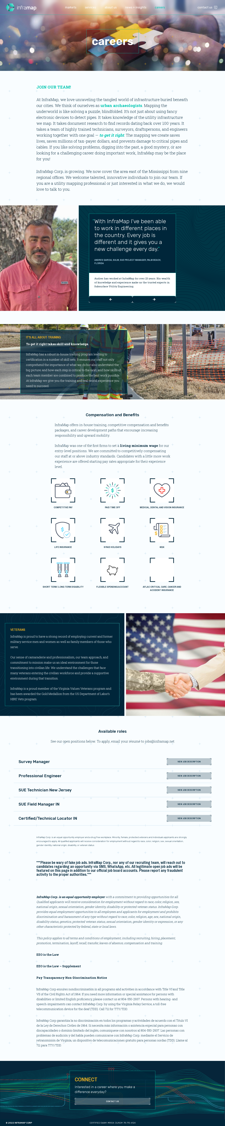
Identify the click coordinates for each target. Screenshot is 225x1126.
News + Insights (135, 7)
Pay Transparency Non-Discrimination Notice (71, 978)
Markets (70, 7)
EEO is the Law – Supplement (58, 966)
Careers (160, 7)
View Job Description (189, 761)
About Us (111, 7)
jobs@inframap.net (159, 741)
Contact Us (204, 7)
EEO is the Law (47, 955)
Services (90, 7)
